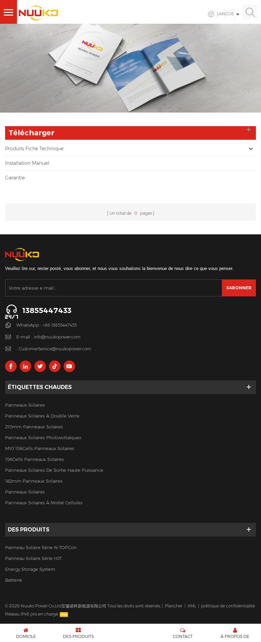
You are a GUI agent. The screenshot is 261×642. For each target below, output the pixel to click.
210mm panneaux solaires (34, 426)
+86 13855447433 (60, 325)
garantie (15, 178)
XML (192, 605)
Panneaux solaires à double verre (42, 416)
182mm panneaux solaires (34, 481)
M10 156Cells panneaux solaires (39, 448)
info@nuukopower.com (57, 336)
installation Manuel (27, 163)
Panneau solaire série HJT (33, 558)
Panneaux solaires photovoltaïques (43, 437)
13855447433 (46, 310)
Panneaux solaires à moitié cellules (44, 502)
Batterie (13, 580)
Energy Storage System (30, 569)
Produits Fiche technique (34, 148)
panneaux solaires (25, 405)
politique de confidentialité (228, 605)
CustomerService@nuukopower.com (55, 348)
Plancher (173, 605)
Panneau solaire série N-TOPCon (41, 547)
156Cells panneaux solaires (34, 459)
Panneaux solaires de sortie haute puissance (54, 470)
